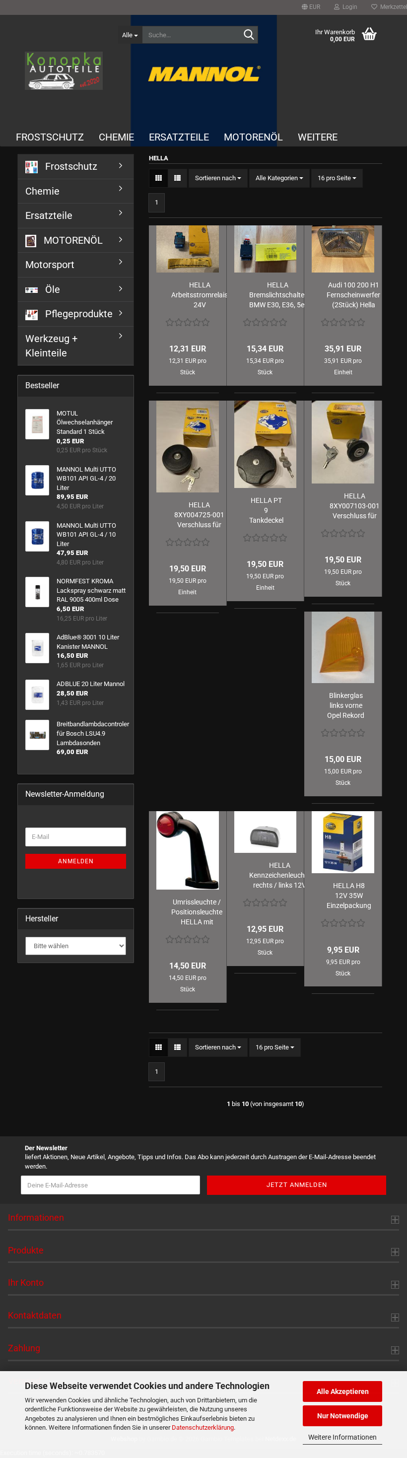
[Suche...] (248, 35)
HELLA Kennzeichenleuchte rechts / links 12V (280, 875)
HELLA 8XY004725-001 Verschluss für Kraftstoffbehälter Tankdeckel (199, 515)
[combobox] (218, 178)
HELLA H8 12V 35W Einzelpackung (349, 895)
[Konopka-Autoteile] (64, 71)
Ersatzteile (179, 137)
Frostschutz (50, 137)
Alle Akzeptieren (343, 1391)
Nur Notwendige (342, 1416)
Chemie (116, 137)
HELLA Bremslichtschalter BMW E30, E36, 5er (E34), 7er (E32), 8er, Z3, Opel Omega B (278, 295)
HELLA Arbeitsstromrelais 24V (199, 295)
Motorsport (49, 265)
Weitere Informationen (342, 1437)
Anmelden (76, 861)
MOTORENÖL (253, 137)
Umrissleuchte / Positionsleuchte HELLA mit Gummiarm (196, 912)
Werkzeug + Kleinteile (51, 346)
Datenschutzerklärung (203, 1427)
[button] (311, 7)
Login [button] (348, 6)
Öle (51, 289)
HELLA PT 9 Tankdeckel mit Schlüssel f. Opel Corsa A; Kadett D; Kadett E (266, 510)
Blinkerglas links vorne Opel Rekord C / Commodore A (346, 706)
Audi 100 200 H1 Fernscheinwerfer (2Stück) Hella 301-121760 (353, 295)
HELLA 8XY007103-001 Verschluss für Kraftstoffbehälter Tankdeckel (355, 506)
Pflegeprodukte (78, 314)
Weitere (318, 137)
